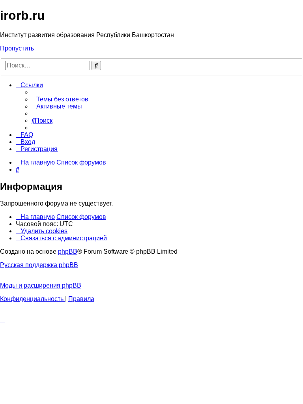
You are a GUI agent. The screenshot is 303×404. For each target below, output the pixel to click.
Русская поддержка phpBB (39, 265)
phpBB (67, 251)
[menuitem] (60, 99)
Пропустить (17, 48)
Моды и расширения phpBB (40, 285)
